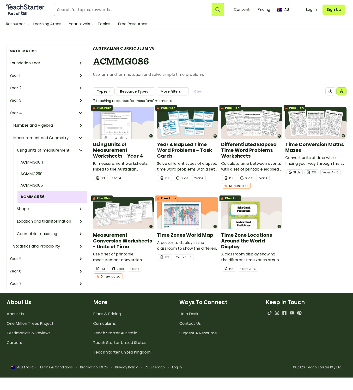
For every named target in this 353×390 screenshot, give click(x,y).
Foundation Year (25, 63)
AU (286, 9)
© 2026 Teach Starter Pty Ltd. (317, 367)
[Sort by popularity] (341, 91)
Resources (16, 24)
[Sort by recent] (330, 91)
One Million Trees (30, 323)
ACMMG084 (31, 162)
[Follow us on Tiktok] (269, 313)
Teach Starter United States (119, 342)
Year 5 (16, 258)
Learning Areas (47, 24)
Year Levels (80, 24)
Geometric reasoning (37, 233)
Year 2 (15, 88)
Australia (24, 367)
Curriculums (104, 323)
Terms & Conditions (56, 367)
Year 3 (15, 100)
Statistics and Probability (36, 246)
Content (242, 9)
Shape (23, 209)
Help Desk (188, 314)
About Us (15, 314)
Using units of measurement (43, 150)
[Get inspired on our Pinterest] (299, 313)
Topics (104, 24)
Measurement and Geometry (41, 138)
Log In (177, 367)
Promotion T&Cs (94, 367)
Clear (199, 91)
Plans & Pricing (107, 314)
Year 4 (16, 113)
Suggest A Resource (198, 333)
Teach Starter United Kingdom (122, 352)
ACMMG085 (31, 185)
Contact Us (190, 323)
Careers (14, 342)
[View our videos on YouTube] (292, 313)
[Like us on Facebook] (284, 313)
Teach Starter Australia (115, 333)
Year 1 (15, 75)
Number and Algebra (33, 125)
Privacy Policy (126, 367)
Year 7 (16, 283)
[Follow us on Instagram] (277, 313)
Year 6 (16, 271)
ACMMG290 (31, 174)
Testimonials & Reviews (28, 333)
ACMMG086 (32, 197)
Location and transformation (44, 221)
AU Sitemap (155, 367)
